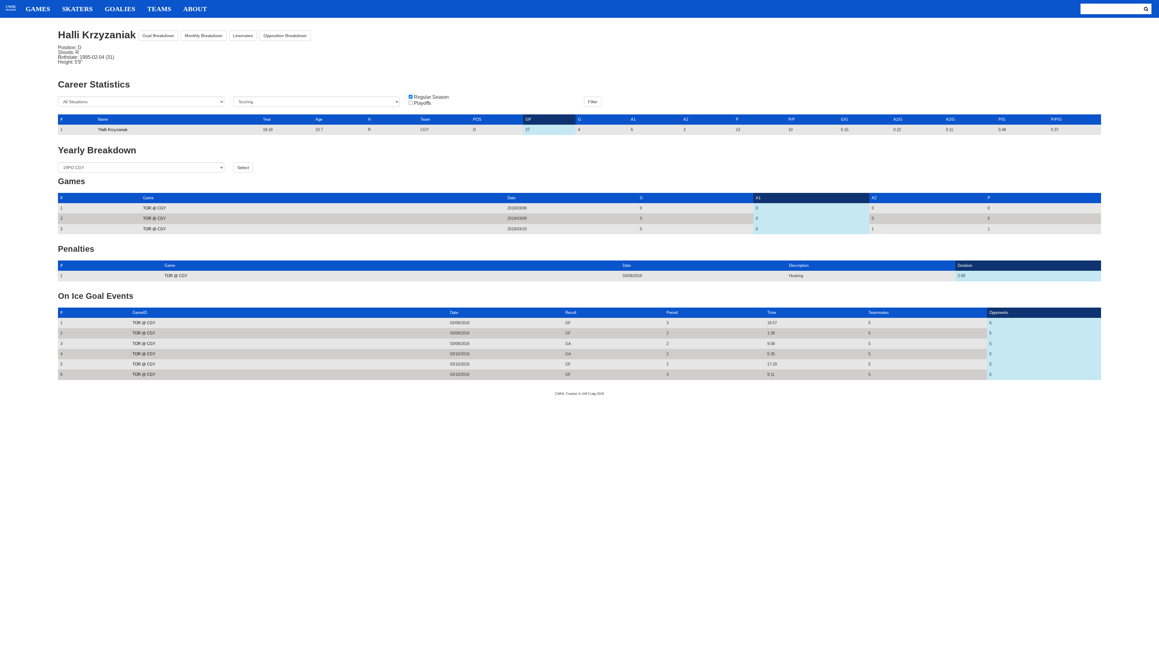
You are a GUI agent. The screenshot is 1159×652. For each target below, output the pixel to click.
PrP (791, 119)
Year (267, 119)
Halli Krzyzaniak (113, 129)
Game (148, 198)
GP (528, 119)
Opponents (998, 312)
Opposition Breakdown (285, 35)
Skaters (77, 9)
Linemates (243, 35)
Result (570, 312)
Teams (159, 9)
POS (477, 119)
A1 (633, 119)
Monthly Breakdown (203, 35)
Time (771, 312)
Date (511, 198)
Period (672, 312)
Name (103, 119)
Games (38, 9)
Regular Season (431, 97)
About (195, 9)
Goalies (120, 9)
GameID (140, 312)
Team (425, 119)
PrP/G (1056, 119)
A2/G (950, 119)
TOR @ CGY (154, 208)
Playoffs (422, 103)
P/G (1001, 119)
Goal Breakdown (158, 35)
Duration (965, 265)
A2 (685, 119)
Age (318, 119)
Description (799, 265)
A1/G (897, 119)
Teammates (878, 312)
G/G (844, 119)
